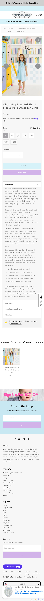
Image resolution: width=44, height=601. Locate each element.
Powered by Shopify (30, 577)
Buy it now (22, 172)
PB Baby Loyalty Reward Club (12, 473)
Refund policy (5, 572)
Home (4, 29)
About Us (6, 475)
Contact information (36, 572)
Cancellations (7, 485)
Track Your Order (8, 480)
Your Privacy (7, 490)
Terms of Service (8, 493)
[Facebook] (15, 439)
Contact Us (6, 488)
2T (5, 135)
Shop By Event (7, 507)
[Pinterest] (28, 439)
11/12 (14, 142)
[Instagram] (19, 439)
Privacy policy (12, 572)
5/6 (24, 135)
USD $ (22, 584)
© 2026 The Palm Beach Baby (12, 577)
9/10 (6, 142)
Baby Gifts (6, 522)
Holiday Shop (7, 525)
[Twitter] (24, 439)
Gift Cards (6, 527)
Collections (6, 520)
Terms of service (19, 572)
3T (12, 135)
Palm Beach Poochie (26, 459)
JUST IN (5, 518)
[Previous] (6, 66)
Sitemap (5, 495)
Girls (4, 512)
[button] (22, 184)
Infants (5, 515)
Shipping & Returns (9, 483)
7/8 (31, 135)
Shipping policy (28, 572)
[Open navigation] (4, 15)
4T (18, 135)
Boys (4, 510)
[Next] (38, 66)
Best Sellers (6, 530)
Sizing (5, 478)
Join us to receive (15, 323)
